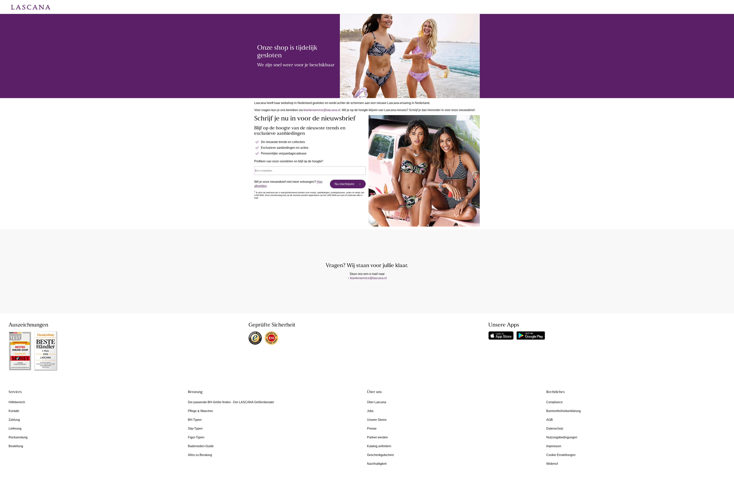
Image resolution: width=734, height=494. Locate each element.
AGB (549, 419)
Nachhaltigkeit (376, 463)
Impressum (553, 446)
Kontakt (14, 411)
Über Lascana (376, 402)
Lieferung (15, 428)
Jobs (370, 411)
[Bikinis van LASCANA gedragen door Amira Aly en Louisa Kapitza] (410, 56)
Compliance (554, 402)
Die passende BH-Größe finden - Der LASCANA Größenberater (231, 402)
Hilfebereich (17, 402)
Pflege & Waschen (200, 411)
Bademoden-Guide (201, 446)
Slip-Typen (195, 428)
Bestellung (16, 446)
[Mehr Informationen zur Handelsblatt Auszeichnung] (45, 350)
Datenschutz (554, 428)
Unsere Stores (376, 419)
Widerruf (552, 463)
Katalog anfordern (379, 446)
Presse (372, 428)
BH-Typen (195, 419)
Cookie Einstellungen (561, 455)
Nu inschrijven (344, 184)
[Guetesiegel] (271, 338)
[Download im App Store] (501, 335)
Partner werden (377, 437)
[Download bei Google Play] (530, 335)
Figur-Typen (196, 437)
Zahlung (14, 419)
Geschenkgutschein (380, 455)
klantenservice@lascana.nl (322, 110)
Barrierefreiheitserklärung (563, 411)
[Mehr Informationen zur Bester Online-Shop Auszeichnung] (20, 351)
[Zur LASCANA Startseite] (28, 7)
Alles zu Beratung (200, 455)
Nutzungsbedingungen (561, 437)
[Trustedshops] (255, 338)
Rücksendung (18, 437)
